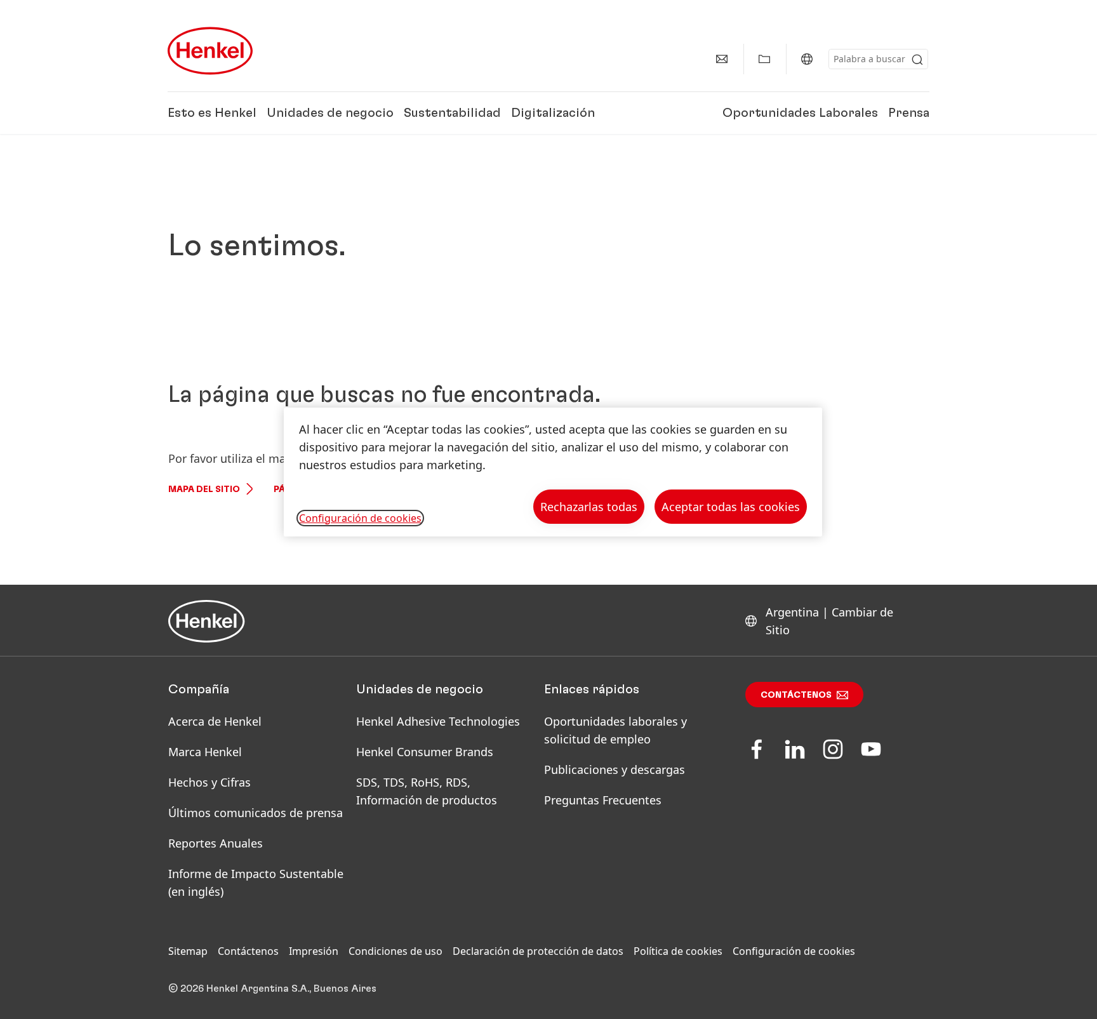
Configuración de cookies (794, 951)
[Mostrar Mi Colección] (764, 59)
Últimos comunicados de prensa (255, 812)
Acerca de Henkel (215, 721)
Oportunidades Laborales (800, 113)
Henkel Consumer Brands (424, 751)
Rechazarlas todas (588, 506)
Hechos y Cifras (209, 782)
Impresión (313, 951)
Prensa (908, 113)
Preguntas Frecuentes (603, 800)
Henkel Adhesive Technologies (438, 721)
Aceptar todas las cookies (731, 506)
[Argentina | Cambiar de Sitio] (807, 59)
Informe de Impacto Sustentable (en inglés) (255, 882)
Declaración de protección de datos (538, 951)
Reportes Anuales (215, 843)
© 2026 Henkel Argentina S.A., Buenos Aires (272, 988)
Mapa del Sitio (204, 489)
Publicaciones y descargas (614, 769)
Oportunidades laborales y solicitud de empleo (615, 730)
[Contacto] (722, 59)
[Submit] (917, 60)
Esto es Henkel (212, 113)
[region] (553, 472)
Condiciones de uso (395, 951)
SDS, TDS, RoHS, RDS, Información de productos (426, 791)
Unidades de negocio (330, 113)
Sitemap (188, 951)
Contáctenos (796, 695)
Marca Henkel (205, 751)
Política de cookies (678, 951)
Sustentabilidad (452, 113)
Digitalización (553, 113)
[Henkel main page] (210, 50)
